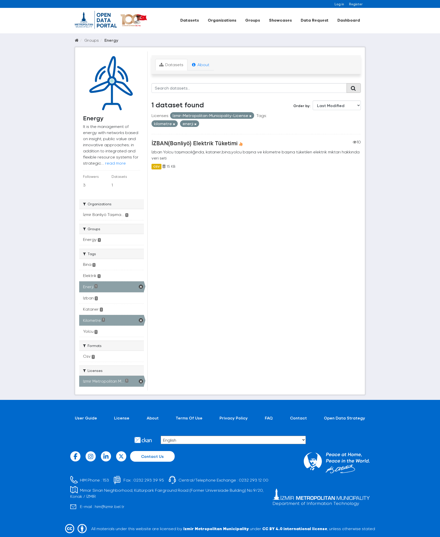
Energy (111, 40)
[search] (354, 88)
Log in (339, 4)
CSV (156, 166)
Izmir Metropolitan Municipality (216, 528)
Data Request (314, 20)
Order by (301, 105)
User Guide (86, 417)
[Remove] (250, 116)
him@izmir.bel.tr (110, 506)
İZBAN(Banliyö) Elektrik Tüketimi (195, 143)
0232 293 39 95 (148, 480)
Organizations (222, 20)
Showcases (280, 20)
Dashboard (348, 20)
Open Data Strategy (344, 417)
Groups (252, 20)
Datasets (189, 20)
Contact (298, 417)
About (202, 64)
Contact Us (152, 456)
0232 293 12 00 (253, 480)
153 (106, 480)
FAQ (269, 417)
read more (115, 163)
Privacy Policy (233, 417)
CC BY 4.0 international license (294, 528)
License (121, 417)
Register (356, 4)
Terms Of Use (189, 417)
